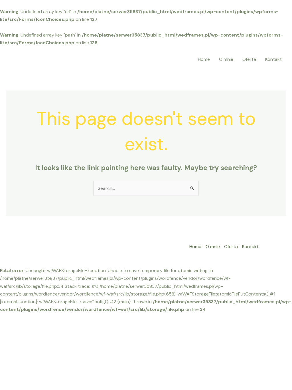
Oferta (249, 59)
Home (204, 59)
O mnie (226, 59)
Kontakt (273, 59)
